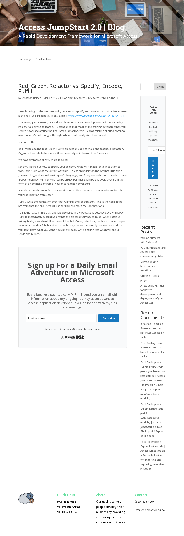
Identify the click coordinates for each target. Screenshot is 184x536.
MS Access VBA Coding (101, 98)
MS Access (80, 98)
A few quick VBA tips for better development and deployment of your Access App (152, 294)
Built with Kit (72, 337)
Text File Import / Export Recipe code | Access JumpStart (152, 446)
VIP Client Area (67, 512)
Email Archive (43, 59)
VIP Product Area (68, 507)
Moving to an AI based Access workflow (149, 266)
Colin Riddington (150, 343)
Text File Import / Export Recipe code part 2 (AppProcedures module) (151, 389)
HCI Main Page (66, 501)
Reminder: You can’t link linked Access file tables (152, 332)
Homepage (24, 59)
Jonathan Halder (31, 98)
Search (160, 87)
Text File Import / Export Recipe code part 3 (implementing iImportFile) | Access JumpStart (152, 371)
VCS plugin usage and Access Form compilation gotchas (153, 252)
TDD (119, 98)
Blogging (67, 98)
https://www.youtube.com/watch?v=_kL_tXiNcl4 (96, 115)
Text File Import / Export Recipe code (151, 431)
